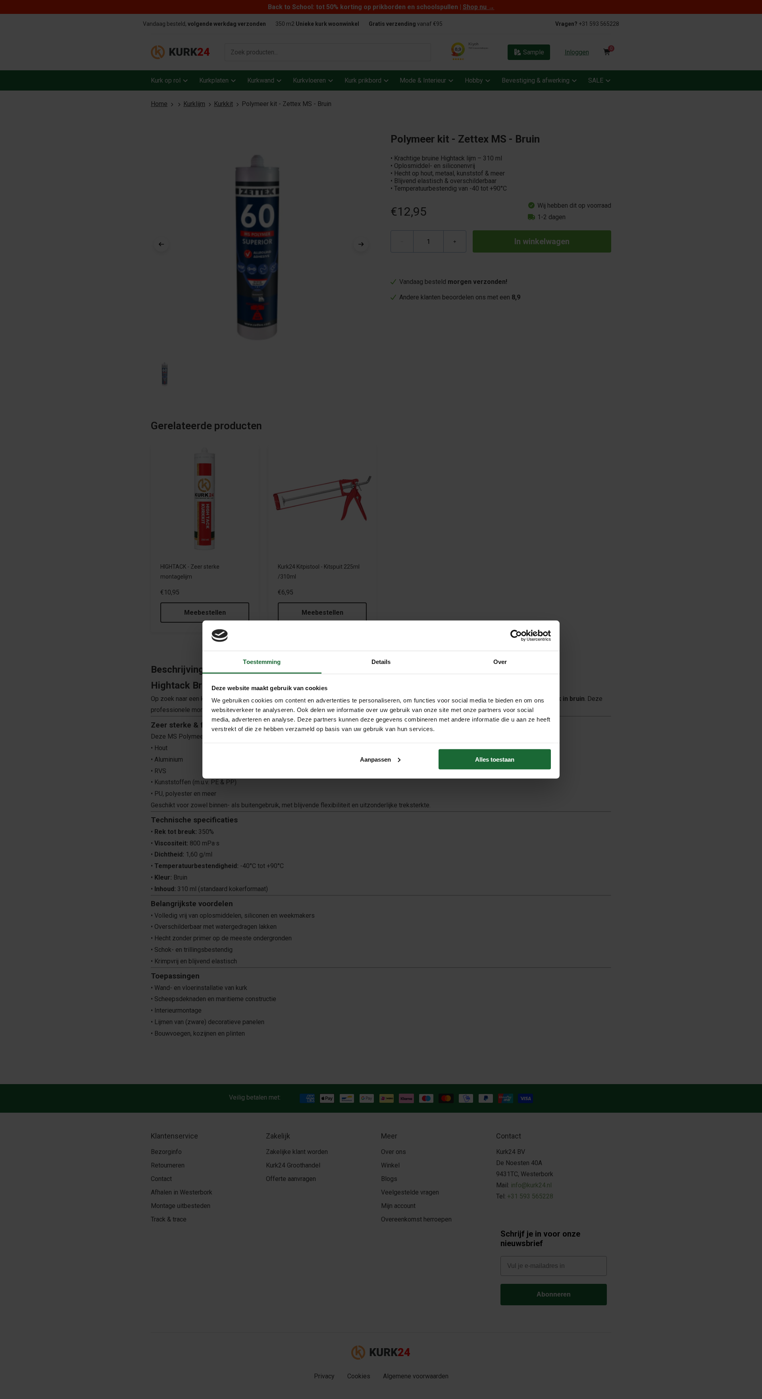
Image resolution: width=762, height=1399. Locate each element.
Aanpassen (375, 759)
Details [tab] (381, 661)
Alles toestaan (494, 759)
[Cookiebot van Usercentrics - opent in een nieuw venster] (516, 635)
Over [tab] (500, 661)
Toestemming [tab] (262, 661)
